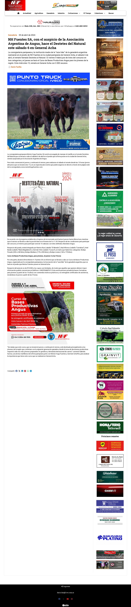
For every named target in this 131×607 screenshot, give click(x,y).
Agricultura (39, 13)
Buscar (111, 13)
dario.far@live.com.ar (65, 593)
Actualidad (27, 13)
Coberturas (99, 13)
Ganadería (50, 13)
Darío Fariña (16, 67)
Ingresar (66, 586)
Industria (61, 13)
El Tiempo (87, 13)
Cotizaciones (73, 13)
